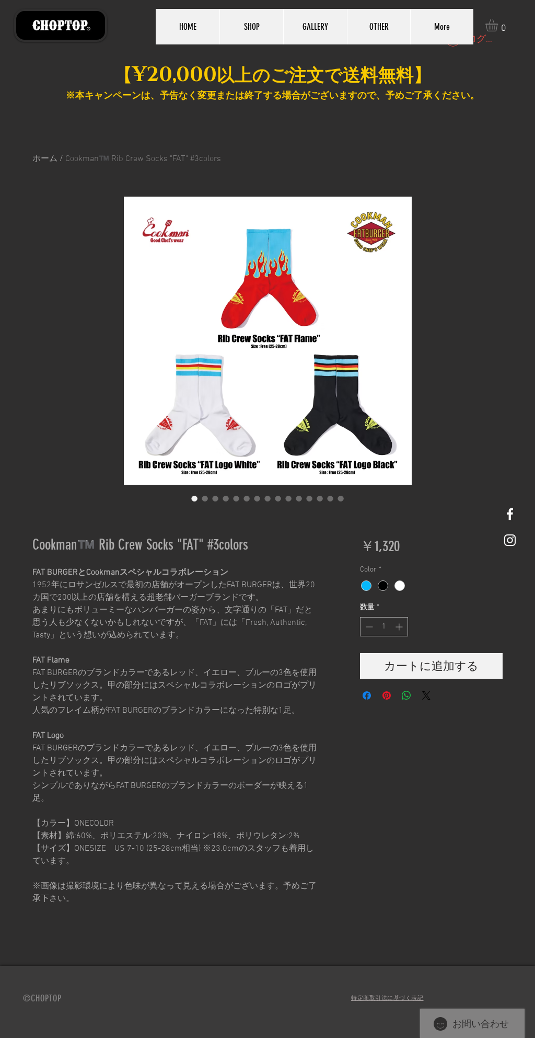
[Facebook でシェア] (366, 695)
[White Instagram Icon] (510, 540)
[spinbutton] (384, 627)
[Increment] (399, 627)
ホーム (44, 159)
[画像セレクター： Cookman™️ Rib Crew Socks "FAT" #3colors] (194, 498)
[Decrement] (368, 627)
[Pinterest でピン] (386, 695)
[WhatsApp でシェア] (406, 695)
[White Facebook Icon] (510, 514)
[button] (499, 25)
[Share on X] (426, 695)
